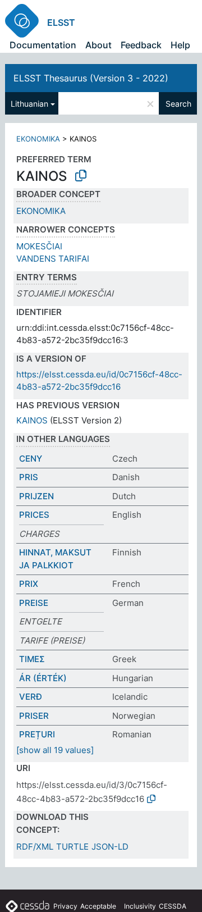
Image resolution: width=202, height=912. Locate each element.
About (98, 45)
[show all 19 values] (55, 750)
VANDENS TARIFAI (52, 258)
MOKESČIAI (39, 246)
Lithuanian (29, 103)
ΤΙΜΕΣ (32, 659)
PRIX (28, 583)
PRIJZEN (36, 496)
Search (178, 103)
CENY (30, 458)
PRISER (34, 715)
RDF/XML (34, 846)
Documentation (43, 45)
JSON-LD (109, 846)
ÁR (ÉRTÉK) (43, 678)
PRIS (28, 477)
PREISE (33, 603)
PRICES (34, 514)
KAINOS (32, 420)
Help (180, 45)
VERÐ (30, 696)
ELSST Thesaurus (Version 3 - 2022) (90, 78)
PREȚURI (37, 734)
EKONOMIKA (38, 138)
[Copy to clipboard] (80, 175)
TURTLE (72, 846)
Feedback (141, 45)
